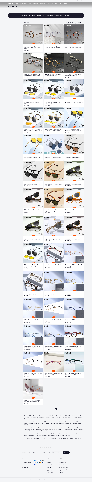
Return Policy (49, 462)
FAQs (56, 3)
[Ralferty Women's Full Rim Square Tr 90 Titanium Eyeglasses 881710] (54, 284)
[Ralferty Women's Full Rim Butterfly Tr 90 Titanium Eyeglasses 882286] (74, 256)
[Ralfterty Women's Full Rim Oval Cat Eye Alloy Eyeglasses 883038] (33, 311)
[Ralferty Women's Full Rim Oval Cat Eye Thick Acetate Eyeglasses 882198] (74, 338)
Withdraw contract (50, 474)
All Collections (23, 3)
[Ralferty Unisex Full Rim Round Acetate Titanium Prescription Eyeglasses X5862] (33, 66)
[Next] (56, 409)
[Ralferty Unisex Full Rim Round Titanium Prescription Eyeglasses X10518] (54, 66)
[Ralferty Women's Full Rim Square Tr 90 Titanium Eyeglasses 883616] (33, 284)
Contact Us (66, 3)
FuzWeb (10, 3)
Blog (60, 3)
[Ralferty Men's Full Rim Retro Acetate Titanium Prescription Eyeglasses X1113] (74, 37)
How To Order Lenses (42, 0)
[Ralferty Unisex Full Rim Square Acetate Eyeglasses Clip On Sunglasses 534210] (74, 174)
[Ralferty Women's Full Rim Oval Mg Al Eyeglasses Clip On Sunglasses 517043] (74, 121)
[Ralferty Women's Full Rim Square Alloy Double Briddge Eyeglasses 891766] (74, 311)
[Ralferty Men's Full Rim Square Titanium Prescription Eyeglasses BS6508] (74, 66)
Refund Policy (49, 464)
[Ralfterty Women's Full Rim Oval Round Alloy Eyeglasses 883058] (74, 284)
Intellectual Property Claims (64, 469)
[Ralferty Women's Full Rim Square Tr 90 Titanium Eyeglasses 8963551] (33, 338)
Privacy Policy (49, 467)
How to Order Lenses (46, 447)
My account (61, 472)
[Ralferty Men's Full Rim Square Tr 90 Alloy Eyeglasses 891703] (54, 311)
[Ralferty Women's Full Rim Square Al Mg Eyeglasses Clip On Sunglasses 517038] (54, 121)
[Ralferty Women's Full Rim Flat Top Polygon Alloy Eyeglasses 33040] (54, 365)
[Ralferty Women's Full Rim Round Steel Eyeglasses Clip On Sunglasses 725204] (54, 147)
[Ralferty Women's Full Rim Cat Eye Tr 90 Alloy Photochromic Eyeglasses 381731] (54, 229)
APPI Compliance (50, 469)
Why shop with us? (62, 462)
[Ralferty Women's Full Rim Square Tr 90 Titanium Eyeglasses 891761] (54, 256)
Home (17, 3)
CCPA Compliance (50, 472)
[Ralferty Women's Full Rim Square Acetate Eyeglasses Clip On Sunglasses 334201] (54, 201)
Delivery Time (42, 3)
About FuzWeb (50, 3)
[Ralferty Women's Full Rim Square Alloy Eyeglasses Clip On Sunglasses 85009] (33, 392)
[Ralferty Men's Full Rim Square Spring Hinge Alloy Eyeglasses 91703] (33, 365)
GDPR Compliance (50, 470)
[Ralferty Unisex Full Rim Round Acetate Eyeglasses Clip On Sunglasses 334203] (74, 201)
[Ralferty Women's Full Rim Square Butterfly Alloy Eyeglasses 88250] (54, 338)
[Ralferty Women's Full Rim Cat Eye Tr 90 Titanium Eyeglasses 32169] (74, 365)
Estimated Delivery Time (63, 467)
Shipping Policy (49, 465)
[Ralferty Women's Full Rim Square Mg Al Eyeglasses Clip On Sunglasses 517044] (33, 147)
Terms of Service (50, 460)
